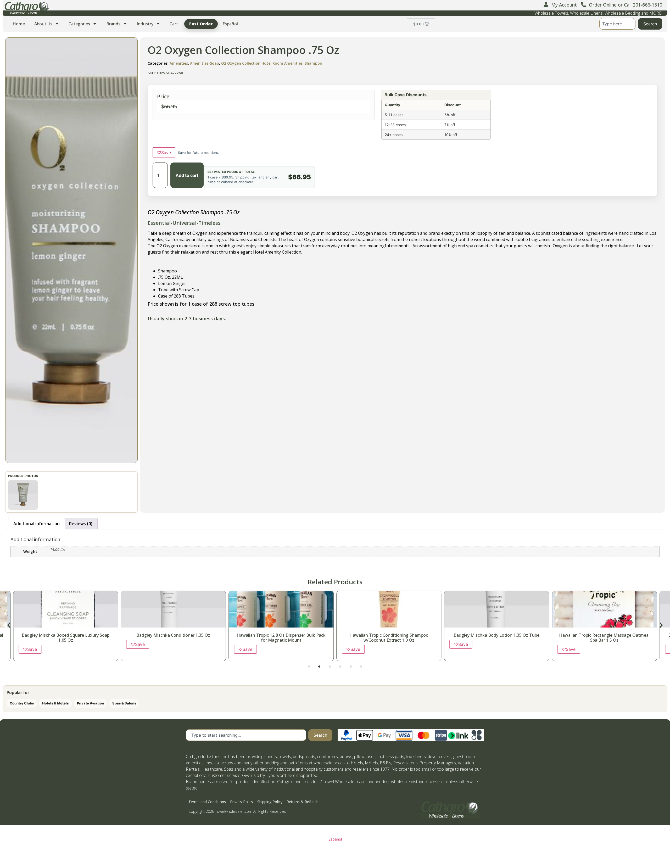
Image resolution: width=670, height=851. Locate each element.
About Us (43, 24)
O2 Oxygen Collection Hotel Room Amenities (262, 63)
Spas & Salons (124, 703)
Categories (79, 24)
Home (19, 24)
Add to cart (187, 175)
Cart (174, 24)
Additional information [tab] (36, 524)
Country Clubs (22, 703)
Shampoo (313, 63)
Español (230, 24)
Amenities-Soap (204, 63)
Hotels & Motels (55, 703)
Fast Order (201, 24)
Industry (145, 24)
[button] (71, 250)
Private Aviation (90, 703)
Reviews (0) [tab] (80, 524)
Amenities (179, 63)
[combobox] (617, 24)
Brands (113, 24)
